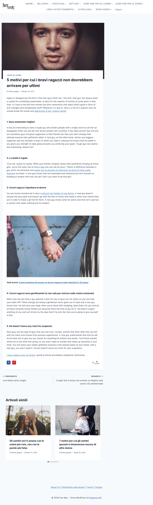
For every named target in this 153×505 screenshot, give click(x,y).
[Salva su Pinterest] (14, 362)
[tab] (48, 461)
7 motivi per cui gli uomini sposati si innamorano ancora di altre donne (77, 444)
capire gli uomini (14, 75)
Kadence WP (95, 498)
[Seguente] (96, 432)
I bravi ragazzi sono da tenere (21, 355)
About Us (55, 487)
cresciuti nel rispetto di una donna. (57, 193)
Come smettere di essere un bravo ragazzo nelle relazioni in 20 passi (53, 282)
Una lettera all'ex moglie (14, 378)
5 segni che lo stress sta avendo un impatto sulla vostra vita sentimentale (79, 380)
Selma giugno (14, 91)
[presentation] (28, 420)
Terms (90, 487)
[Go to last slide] (9, 432)
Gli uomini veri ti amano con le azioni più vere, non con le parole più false (27, 444)
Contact (98, 487)
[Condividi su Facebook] (9, 362)
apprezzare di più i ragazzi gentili (50, 111)
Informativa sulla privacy (73, 487)
